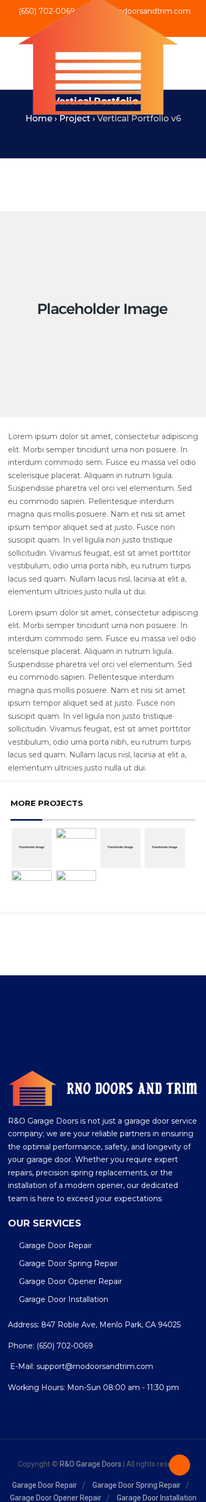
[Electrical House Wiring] (76, 885)
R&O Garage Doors (90, 1464)
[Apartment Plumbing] (32, 885)
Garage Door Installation (63, 1299)
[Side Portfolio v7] (120, 848)
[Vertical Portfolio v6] (165, 848)
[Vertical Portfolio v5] (32, 848)
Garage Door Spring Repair (68, 1263)
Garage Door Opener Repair (70, 1281)
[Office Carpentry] (76, 843)
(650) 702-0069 (64, 1346)
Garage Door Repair (55, 1245)
